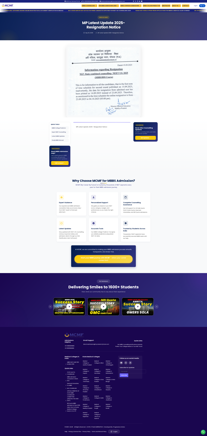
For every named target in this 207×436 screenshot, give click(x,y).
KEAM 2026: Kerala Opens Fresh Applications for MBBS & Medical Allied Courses (120, 10)
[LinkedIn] (139, 1)
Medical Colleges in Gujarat (86, 371)
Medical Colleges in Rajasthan (86, 414)
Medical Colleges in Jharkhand (109, 398)
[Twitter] (135, 1)
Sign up (202, 5)
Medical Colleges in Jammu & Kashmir (97, 415)
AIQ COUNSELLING (72, 388)
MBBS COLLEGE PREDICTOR (151, 6)
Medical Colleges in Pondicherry (86, 398)
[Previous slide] (50, 307)
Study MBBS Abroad (58, 140)
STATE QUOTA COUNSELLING (71, 373)
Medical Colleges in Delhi (99, 397)
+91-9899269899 (69, 346)
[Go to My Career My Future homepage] (7, 5)
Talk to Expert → (60, 163)
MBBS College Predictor (59, 128)
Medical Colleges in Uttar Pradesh (99, 379)
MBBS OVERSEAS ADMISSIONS (130, 6)
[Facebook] (133, 1)
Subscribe (124, 375)
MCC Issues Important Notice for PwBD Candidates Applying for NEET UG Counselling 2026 (57, 10)
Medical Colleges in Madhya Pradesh (87, 406)
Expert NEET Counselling (59, 132)
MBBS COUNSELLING (88, 6)
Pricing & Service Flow (75, 431)
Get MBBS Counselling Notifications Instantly (129, 344)
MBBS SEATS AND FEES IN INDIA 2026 (73, 363)
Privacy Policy (86, 431)
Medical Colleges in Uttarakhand (97, 388)
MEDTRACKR (166, 6)
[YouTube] (141, 1)
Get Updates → (145, 138)
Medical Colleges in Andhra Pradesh (87, 363)
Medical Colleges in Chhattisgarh (109, 363)
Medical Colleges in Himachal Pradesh (86, 388)
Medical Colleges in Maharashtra (109, 371)
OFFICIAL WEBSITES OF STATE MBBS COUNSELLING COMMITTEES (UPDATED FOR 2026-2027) (73, 395)
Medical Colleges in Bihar (99, 362)
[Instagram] (137, 1)
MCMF (71, 427)
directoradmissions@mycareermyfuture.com (113, 1)
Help (66, 431)
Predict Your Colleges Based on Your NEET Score (128, 346)
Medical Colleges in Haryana (109, 388)
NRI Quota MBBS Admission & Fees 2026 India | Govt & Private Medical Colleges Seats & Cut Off (73, 407)
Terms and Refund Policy (99, 431)
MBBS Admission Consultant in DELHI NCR (72, 379)
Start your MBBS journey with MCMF (103, 259)
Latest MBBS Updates (58, 136)
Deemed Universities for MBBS (73, 384)
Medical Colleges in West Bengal (110, 379)
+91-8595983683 (69, 348)
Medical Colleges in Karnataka (97, 371)
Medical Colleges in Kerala (109, 406)
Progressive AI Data (119, 427)
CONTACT (185, 6)
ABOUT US (175, 6)
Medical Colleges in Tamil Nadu (86, 379)
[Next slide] (156, 307)
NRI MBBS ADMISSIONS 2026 (108, 6)
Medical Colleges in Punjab (97, 406)
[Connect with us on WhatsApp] (203, 432)
